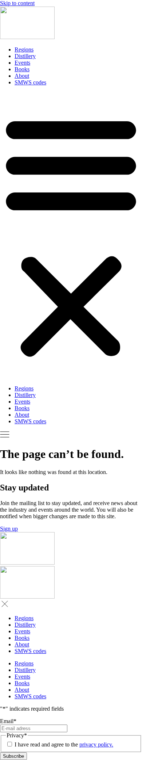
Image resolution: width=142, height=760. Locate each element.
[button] (71, 235)
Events (22, 63)
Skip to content (17, 3)
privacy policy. (96, 744)
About (22, 76)
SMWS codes (30, 82)
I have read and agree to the (64, 744)
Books (22, 69)
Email (8, 721)
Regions (24, 49)
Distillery (25, 56)
